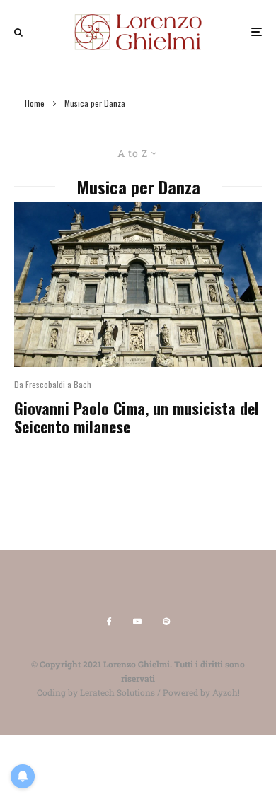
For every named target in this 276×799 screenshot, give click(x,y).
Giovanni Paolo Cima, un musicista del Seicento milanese (136, 417)
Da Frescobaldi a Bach (52, 384)
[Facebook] (109, 621)
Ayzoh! (226, 692)
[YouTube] (137, 621)
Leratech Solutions (117, 692)
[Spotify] (166, 621)
